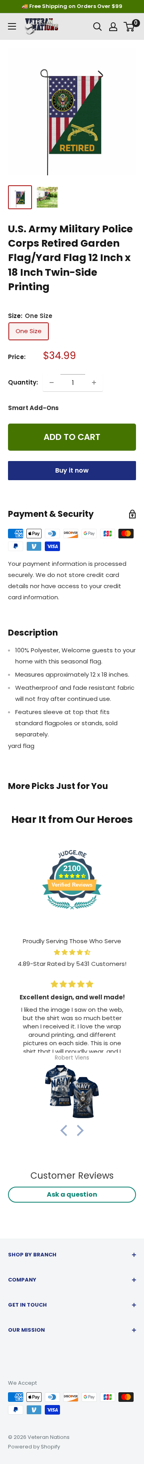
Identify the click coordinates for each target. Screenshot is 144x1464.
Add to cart (72, 437)
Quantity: (23, 382)
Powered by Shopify (34, 1446)
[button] (66, 1130)
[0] (129, 26)
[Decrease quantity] (51, 382)
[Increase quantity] (94, 382)
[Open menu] (12, 26)
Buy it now (72, 470)
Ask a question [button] (72, 1194)
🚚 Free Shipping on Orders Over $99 (72, 6)
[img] (72, 952)
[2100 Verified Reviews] (72, 911)
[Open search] (97, 26)
